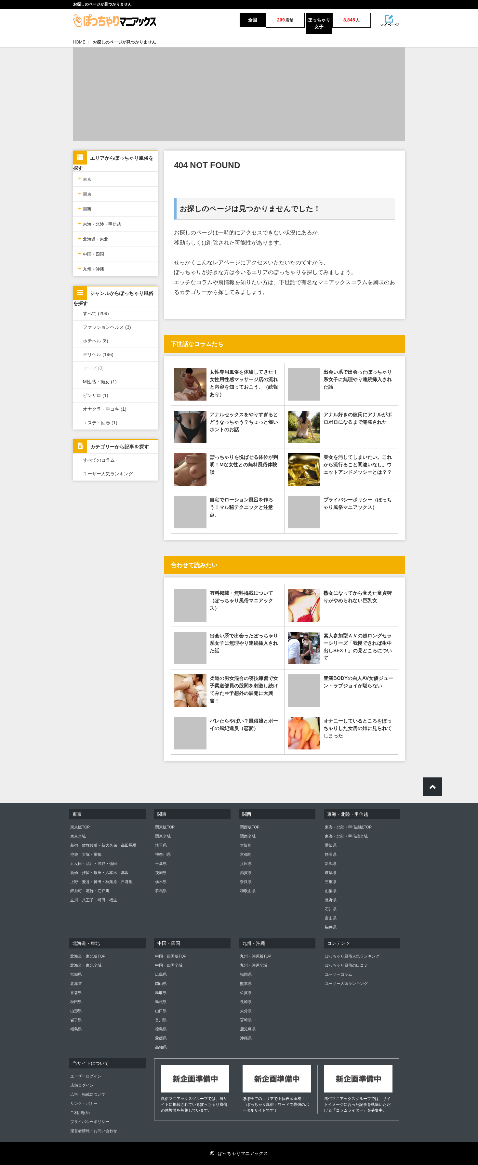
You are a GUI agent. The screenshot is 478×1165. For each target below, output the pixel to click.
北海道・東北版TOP (87, 956)
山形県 (76, 1011)
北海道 (76, 983)
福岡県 (246, 974)
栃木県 (161, 882)
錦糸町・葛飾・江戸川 (89, 891)
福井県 (331, 927)
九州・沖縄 (91, 268)
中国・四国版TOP (170, 956)
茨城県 (161, 872)
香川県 (161, 1020)
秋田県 (76, 1002)
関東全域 (163, 836)
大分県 (246, 1011)
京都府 (246, 854)
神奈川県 (163, 854)
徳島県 (161, 1029)
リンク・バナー (84, 1103)
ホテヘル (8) (95, 340)
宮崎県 (246, 1020)
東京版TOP (80, 827)
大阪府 (246, 845)
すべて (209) (96, 313)
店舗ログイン (82, 1085)
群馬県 (161, 891)
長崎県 (246, 1002)
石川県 (331, 909)
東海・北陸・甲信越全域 (346, 836)
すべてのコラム (99, 460)
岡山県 (161, 983)
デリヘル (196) (98, 354)
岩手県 (76, 1020)
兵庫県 (246, 863)
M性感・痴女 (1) (100, 381)
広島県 (161, 974)
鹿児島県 (248, 1029)
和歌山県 (248, 891)
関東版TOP (165, 827)
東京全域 (78, 836)
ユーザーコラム (338, 974)
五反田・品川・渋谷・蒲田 (93, 863)
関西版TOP (249, 827)
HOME (79, 42)
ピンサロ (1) (95, 395)
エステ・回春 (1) (100, 422)
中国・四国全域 (168, 965)
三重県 (331, 882)
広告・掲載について (87, 1094)
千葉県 (161, 863)
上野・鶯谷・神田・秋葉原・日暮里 (101, 882)
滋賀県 (246, 872)
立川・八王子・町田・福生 (93, 900)
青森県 (76, 992)
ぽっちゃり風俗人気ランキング (352, 956)
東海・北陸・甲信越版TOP (348, 827)
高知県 (161, 1047)
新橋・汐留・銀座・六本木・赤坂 (99, 872)
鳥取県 (161, 992)
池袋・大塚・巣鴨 (85, 854)
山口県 (161, 1011)
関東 (84, 193)
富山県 (331, 918)
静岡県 (331, 854)
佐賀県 (246, 992)
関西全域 (248, 836)
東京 (84, 178)
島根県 (161, 1002)
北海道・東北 (93, 238)
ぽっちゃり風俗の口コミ (346, 965)
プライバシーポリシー (89, 1121)
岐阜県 (331, 872)
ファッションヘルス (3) (107, 327)
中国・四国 (91, 253)
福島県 (76, 1029)
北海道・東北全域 (85, 965)
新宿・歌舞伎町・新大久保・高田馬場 (103, 845)
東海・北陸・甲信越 (99, 223)
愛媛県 (161, 1038)
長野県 (331, 900)
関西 (84, 208)
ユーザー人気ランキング (108, 473)
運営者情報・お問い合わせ (93, 1131)
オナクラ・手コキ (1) (104, 409)
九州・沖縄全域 (253, 965)
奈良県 (246, 882)
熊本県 (246, 983)
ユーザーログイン (85, 1076)
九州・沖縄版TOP (255, 956)
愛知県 (331, 845)
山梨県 (331, 891)
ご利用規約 (80, 1112)
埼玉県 (161, 845)
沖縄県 (246, 1038)
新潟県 (331, 863)
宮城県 (76, 974)
